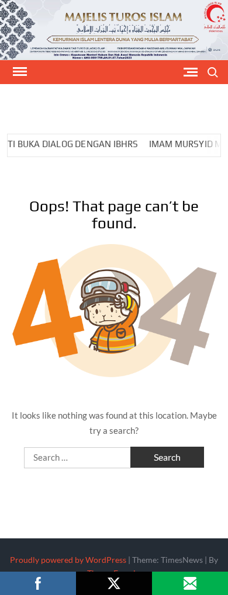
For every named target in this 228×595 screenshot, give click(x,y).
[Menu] (18, 71)
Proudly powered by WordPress (68, 560)
